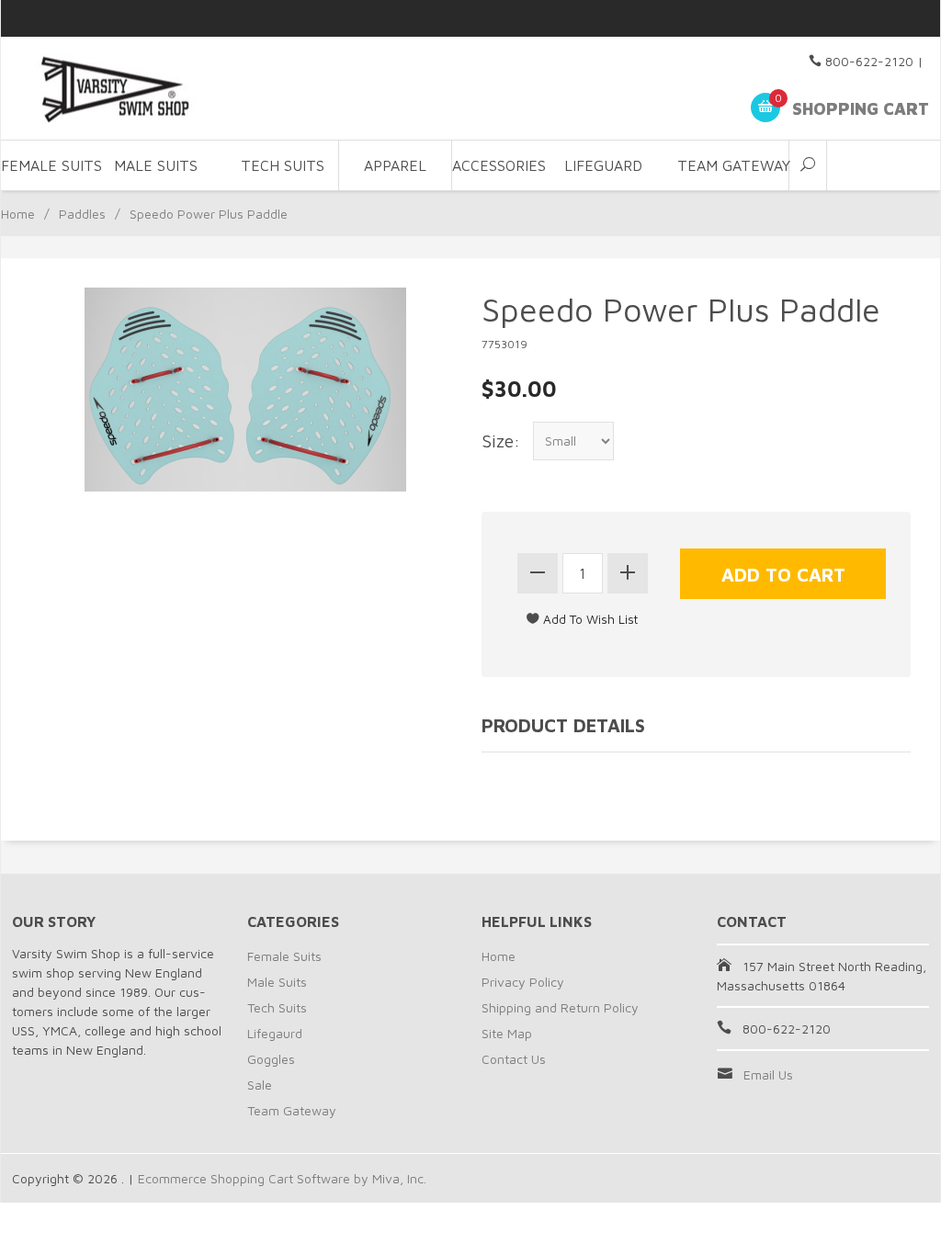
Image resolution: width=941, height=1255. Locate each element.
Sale (259, 1084)
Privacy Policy (523, 981)
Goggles (271, 1059)
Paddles (82, 213)
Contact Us (514, 1059)
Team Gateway (733, 165)
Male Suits (277, 981)
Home (18, 213)
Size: (501, 440)
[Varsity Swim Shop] (157, 88)
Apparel (395, 165)
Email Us (768, 1074)
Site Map (507, 1033)
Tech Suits (282, 165)
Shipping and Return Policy (560, 1007)
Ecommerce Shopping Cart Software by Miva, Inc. (282, 1178)
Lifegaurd (274, 1033)
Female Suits (284, 956)
